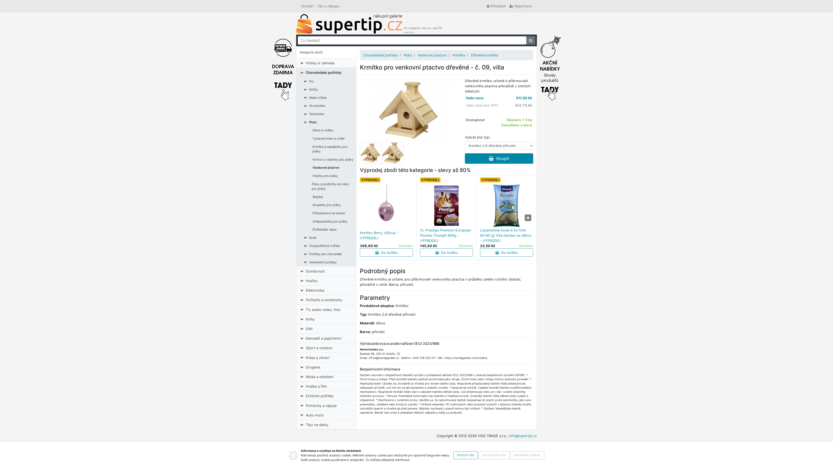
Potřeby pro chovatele (325, 254)
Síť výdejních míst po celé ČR (423, 30)
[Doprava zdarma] (283, 67)
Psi (311, 81)
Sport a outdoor (319, 348)
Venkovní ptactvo (326, 167)
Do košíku (388, 252)
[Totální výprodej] (550, 67)
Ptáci (313, 122)
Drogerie (313, 367)
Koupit (501, 158)
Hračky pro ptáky (325, 176)
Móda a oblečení (319, 377)
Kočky (313, 89)
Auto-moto (315, 415)
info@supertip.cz (523, 436)
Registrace (522, 6)
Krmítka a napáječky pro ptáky (330, 149)
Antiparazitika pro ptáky (330, 221)
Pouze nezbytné (494, 455)
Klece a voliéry (323, 130)
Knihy (310, 319)
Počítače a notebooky (324, 300)
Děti (309, 329)
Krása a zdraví (317, 357)
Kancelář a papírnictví (323, 338)
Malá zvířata (318, 97)
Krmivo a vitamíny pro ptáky (333, 159)
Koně (312, 237)
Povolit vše (465, 455)
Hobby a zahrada (320, 63)
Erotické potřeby (320, 396)
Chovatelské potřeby (323, 72)
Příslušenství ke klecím (329, 213)
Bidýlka (318, 197)
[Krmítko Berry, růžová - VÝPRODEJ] (386, 206)
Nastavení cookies (527, 455)
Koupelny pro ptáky (327, 205)
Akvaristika (317, 105)
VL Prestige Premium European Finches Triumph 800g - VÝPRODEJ (445, 235)
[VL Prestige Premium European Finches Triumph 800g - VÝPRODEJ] (446, 206)
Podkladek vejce (324, 229)
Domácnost (315, 271)
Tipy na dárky (317, 425)
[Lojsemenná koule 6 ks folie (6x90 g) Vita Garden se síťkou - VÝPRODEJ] (506, 206)
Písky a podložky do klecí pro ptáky (330, 186)
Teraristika (316, 114)
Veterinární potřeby (323, 262)
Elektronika (315, 290)
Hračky (312, 281)
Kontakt (307, 6)
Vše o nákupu (328, 6)
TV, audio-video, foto (323, 309)
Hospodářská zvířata (324, 246)
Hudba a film (316, 386)
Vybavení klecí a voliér (329, 138)
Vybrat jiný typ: (477, 137)
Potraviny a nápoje (321, 405)
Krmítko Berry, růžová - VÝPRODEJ (379, 235)
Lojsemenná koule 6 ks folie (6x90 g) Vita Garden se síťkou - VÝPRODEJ (505, 235)
